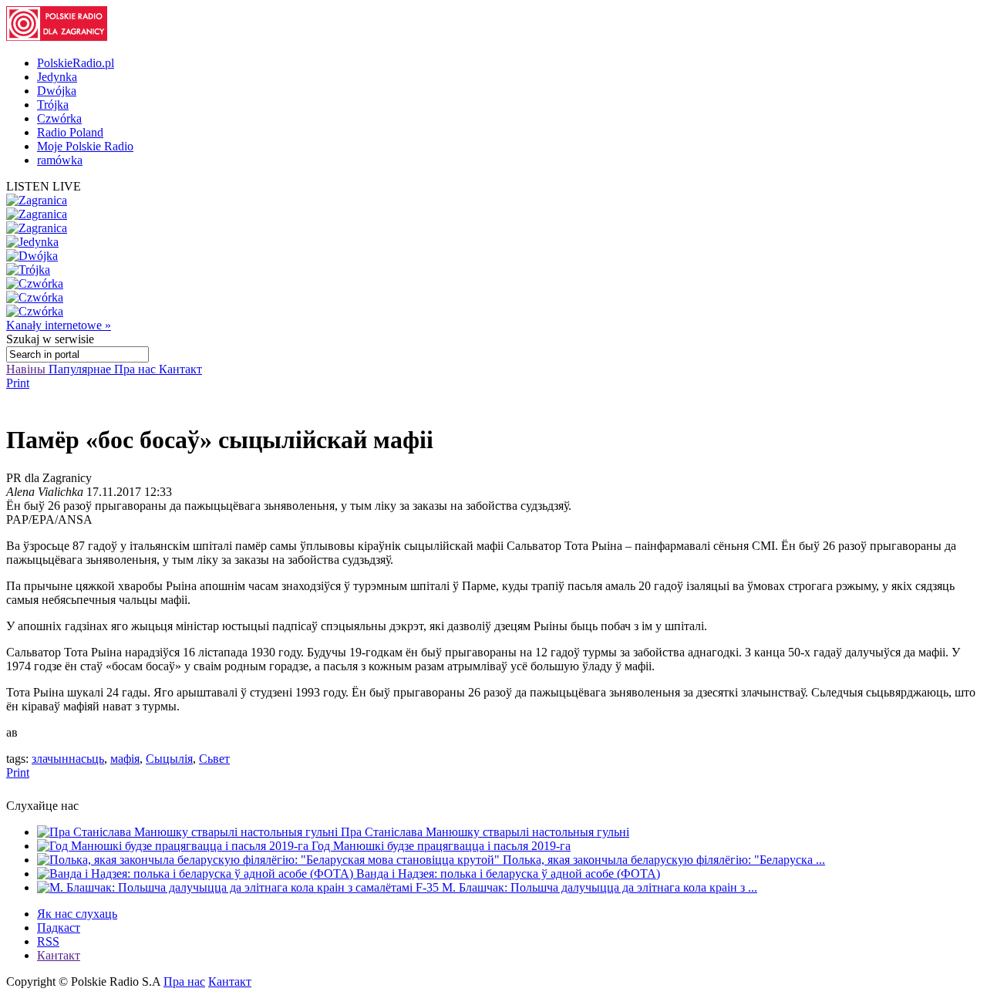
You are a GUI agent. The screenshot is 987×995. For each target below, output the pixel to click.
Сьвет (214, 758)
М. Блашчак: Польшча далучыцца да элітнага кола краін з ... (599, 887)
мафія (125, 758)
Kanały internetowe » (58, 325)
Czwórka (59, 118)
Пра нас (136, 369)
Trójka (53, 104)
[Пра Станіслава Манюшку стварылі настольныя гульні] (189, 831)
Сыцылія (169, 758)
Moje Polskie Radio (85, 146)
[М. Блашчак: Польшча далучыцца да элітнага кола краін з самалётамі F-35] (239, 887)
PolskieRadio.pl (75, 62)
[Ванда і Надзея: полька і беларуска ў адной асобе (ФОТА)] (196, 873)
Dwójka (56, 90)
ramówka (60, 160)
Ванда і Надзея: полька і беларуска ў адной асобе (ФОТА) (508, 873)
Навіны (27, 369)
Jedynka (57, 76)
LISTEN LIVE (43, 186)
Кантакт (180, 369)
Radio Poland (70, 132)
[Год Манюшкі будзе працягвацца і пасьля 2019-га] (174, 845)
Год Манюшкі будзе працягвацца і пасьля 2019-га (441, 845)
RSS (48, 941)
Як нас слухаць (77, 913)
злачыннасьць (68, 758)
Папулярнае (81, 369)
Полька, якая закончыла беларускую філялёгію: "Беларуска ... (664, 859)
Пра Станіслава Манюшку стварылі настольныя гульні (485, 831)
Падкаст (58, 927)
